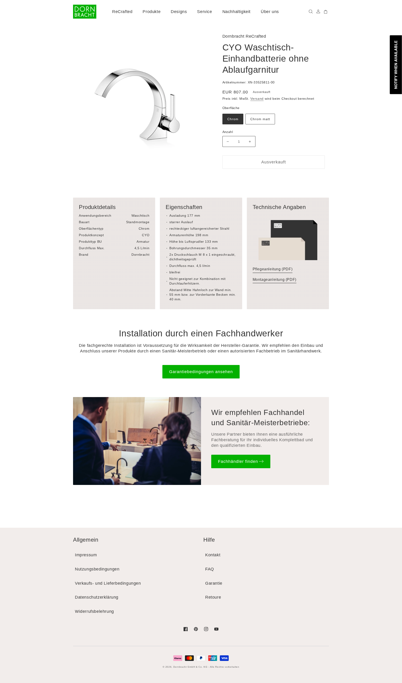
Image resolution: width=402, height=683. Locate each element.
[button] (311, 11)
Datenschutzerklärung (96, 597)
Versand (257, 98)
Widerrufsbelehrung (94, 611)
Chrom (232, 119)
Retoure (213, 597)
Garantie (213, 583)
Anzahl (227, 132)
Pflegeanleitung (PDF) (273, 269)
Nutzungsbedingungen (97, 569)
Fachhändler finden (238, 461)
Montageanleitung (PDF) (274, 280)
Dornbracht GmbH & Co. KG (190, 667)
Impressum (86, 555)
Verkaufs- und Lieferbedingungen (108, 583)
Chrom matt (260, 119)
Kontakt (212, 555)
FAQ (209, 569)
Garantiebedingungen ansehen (201, 371)
